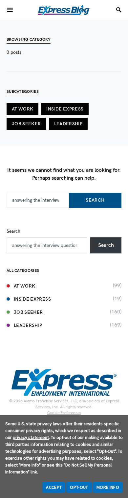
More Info (107, 487)
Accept (54, 487)
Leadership (68, 124)
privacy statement (31, 437)
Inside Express (64, 109)
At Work (22, 109)
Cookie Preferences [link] (64, 412)
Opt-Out (79, 487)
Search (95, 200)
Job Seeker (26, 124)
